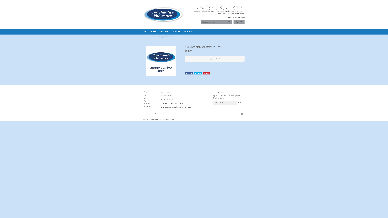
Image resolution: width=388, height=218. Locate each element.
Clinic (153, 32)
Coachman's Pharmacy (154, 119)
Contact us (188, 32)
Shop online (176, 32)
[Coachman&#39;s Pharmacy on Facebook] (242, 114)
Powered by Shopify (168, 119)
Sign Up (240, 103)
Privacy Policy (153, 114)
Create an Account (240, 17)
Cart (240, 22)
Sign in (230, 17)
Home (145, 32)
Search (145, 114)
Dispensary (163, 32)
